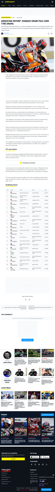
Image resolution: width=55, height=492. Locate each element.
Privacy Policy (35, 488)
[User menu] (52, 2)
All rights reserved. (34, 489)
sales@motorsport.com (35, 478)
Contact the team (33, 476)
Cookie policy (28, 488)
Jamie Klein (6, 33)
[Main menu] (2, 2)
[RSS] (46, 464)
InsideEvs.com (4, 473)
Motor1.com (4, 475)
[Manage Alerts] (29, 299)
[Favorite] (48, 33)
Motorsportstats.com (6, 481)
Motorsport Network (24, 489)
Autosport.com (5, 479)
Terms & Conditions (20, 488)
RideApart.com (5, 483)
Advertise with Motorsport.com (36, 474)
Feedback (32, 472)
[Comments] (52, 33)
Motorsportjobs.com (6, 477)
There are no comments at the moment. (27, 318)
